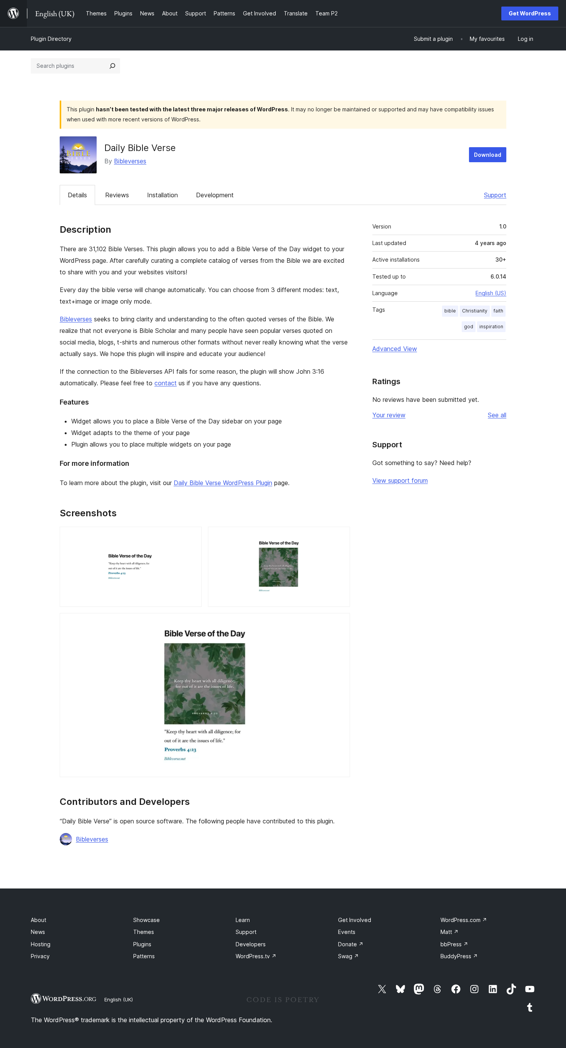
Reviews (117, 195)
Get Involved (354, 920)
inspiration (491, 326)
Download (487, 154)
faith (498, 311)
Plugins (142, 944)
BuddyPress (459, 956)
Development (215, 195)
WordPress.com (463, 920)
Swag (348, 956)
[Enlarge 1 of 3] (191, 537)
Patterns (144, 956)
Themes (143, 932)
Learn (243, 920)
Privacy (40, 956)
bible (450, 311)
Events (346, 932)
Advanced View (394, 349)
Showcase (146, 920)
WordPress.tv (256, 956)
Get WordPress (530, 13)
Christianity (474, 311)
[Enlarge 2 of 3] (339, 537)
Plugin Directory (51, 38)
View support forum (400, 480)
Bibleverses (130, 161)
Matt (449, 932)
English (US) (491, 293)
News (38, 932)
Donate (350, 944)
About (38, 920)
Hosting (40, 944)
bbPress (454, 944)
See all (497, 415)
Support (495, 195)
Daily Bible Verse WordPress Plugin (223, 483)
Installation (162, 195)
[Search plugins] (112, 66)
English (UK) (118, 999)
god (468, 326)
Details (77, 195)
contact (165, 383)
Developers (251, 944)
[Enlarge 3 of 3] (339, 623)
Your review (388, 415)
